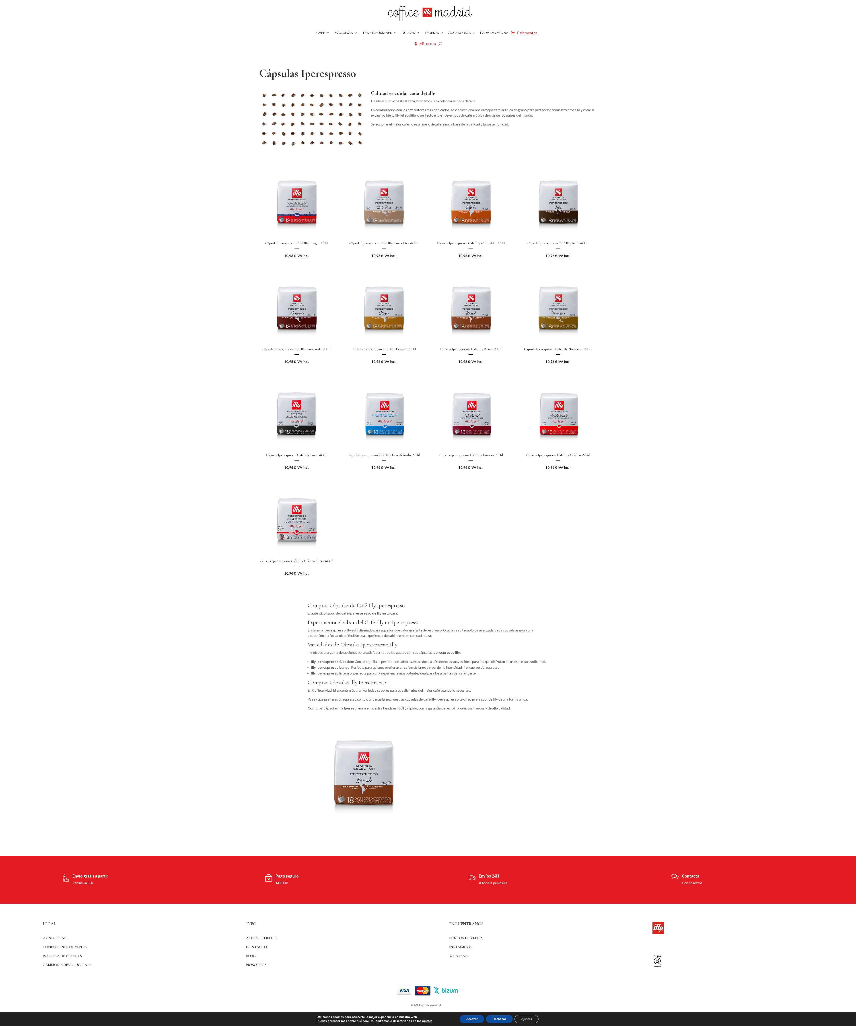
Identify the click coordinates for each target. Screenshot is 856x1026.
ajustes (427, 1021)
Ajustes (526, 1019)
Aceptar (471, 1019)
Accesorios (459, 33)
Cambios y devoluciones (67, 964)
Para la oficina (494, 33)
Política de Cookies (62, 956)
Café (320, 33)
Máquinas (344, 33)
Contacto (256, 947)
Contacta (690, 876)
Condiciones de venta (65, 947)
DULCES (408, 33)
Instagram (460, 947)
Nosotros (256, 964)
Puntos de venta (466, 938)
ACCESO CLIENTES (262, 938)
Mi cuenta (428, 43)
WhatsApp (459, 956)
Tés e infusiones (377, 33)
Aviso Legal (54, 938)
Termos (431, 33)
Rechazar (499, 1019)
